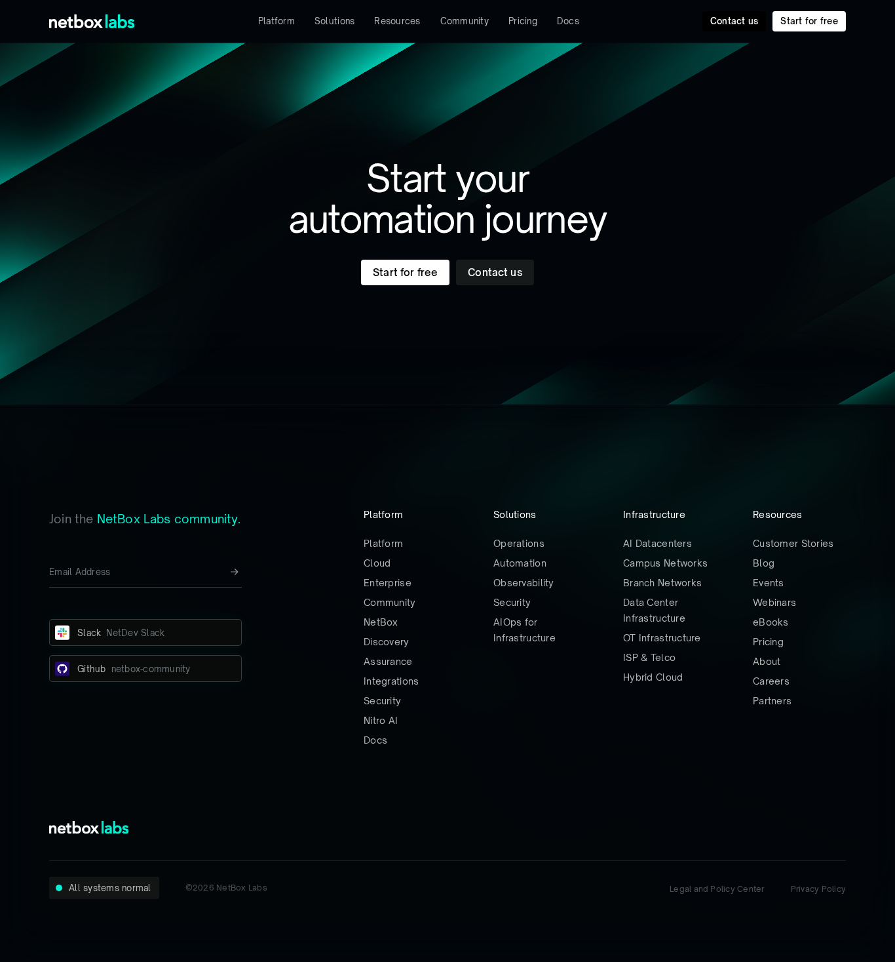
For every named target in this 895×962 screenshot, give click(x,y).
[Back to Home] (92, 21)
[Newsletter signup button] (234, 572)
